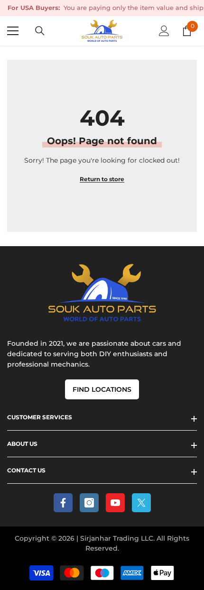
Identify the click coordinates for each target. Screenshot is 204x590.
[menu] (13, 31)
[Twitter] (141, 502)
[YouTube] (115, 502)
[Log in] (164, 31)
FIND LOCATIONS (102, 389)
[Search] (40, 31)
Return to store (102, 179)
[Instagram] (89, 502)
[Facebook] (63, 502)
